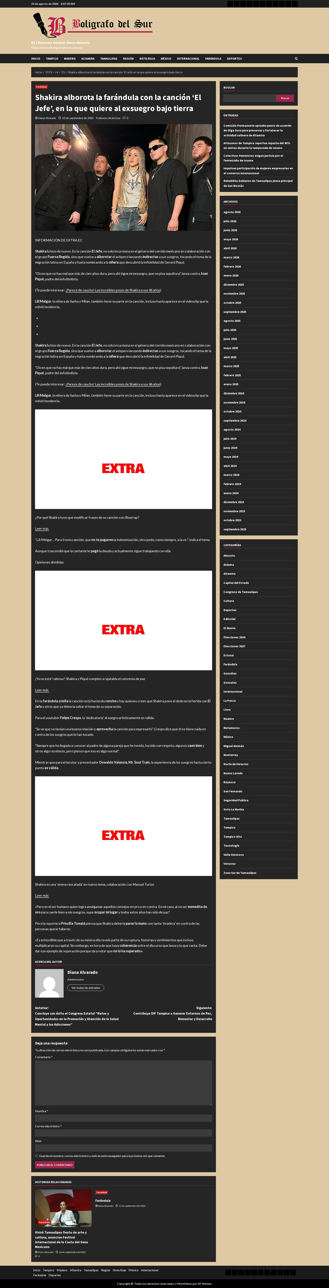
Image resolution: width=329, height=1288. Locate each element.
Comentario (44, 1057)
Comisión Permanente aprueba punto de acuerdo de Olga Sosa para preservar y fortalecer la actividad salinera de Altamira (257, 130)
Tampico (52, 58)
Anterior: (77, 1016)
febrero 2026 (232, 266)
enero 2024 (231, 493)
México (166, 58)
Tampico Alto (233, 836)
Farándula (213, 58)
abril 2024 (230, 466)
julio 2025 (230, 330)
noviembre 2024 (234, 402)
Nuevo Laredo (233, 773)
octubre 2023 (232, 520)
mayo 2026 (231, 239)
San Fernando (233, 791)
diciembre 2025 (234, 284)
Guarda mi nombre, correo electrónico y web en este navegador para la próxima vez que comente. (102, 1156)
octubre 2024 (232, 411)
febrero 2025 (232, 375)
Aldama (229, 564)
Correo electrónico (48, 1126)
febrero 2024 (232, 484)
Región (128, 58)
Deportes (234, 58)
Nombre (41, 1111)
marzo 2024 (231, 475)
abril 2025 (230, 357)
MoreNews (184, 1283)
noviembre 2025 (234, 293)
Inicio (35, 58)
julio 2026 (230, 221)
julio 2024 (230, 438)
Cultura (229, 601)
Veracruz (230, 863)
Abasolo (229, 555)
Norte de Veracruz (236, 764)
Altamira (87, 58)
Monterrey (231, 755)
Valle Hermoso (234, 855)
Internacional (188, 58)
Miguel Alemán (234, 746)
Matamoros (232, 728)
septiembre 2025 (235, 312)
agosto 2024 (232, 429)
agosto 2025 (232, 321)
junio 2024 (230, 448)
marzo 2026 (231, 257)
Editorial (230, 619)
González (230, 673)
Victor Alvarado (46, 1252)
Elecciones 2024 (234, 637)
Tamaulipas (108, 58)
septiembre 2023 (235, 529)
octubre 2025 (232, 302)
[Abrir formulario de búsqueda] (296, 58)
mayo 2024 (231, 457)
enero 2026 (231, 275)
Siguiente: (172, 1013)
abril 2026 (230, 248)
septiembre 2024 (235, 420)
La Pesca (230, 700)
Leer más (42, 528)
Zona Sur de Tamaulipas (240, 873)
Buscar (229, 87)
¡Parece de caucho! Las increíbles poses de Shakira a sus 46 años (113, 290)
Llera (227, 709)
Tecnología (231, 845)
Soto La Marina (234, 809)
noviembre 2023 (234, 511)
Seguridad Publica (236, 800)
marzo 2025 (231, 366)
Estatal (229, 655)
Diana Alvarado (47, 118)
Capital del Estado (236, 583)
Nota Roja (147, 58)
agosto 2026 (232, 212)
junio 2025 (230, 339)
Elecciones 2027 (234, 646)
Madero (70, 58)
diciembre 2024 (234, 393)
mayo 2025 (231, 348)
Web (38, 1141)
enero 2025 (231, 384)
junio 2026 (230, 230)
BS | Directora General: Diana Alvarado (60, 42)
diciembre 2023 (234, 502)
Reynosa (230, 782)
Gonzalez (230, 682)
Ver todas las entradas (85, 987)
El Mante (230, 628)
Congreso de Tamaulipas (241, 592)
